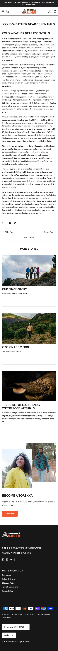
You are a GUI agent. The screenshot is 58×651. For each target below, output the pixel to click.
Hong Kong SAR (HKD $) (14, 627)
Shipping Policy (8, 583)
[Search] (9, 11)
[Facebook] (3, 560)
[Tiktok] (14, 560)
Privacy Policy (7, 591)
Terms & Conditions (10, 587)
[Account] (49, 11)
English (7, 635)
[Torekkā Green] (29, 11)
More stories (29, 248)
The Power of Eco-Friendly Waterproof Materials (21, 406)
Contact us (6, 575)
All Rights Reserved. (23, 642)
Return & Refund (8, 579)
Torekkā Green (11, 642)
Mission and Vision (15, 347)
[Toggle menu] (3, 11)
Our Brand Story (14, 289)
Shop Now (10, 513)
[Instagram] (7, 560)
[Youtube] (11, 560)
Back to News (29, 238)
